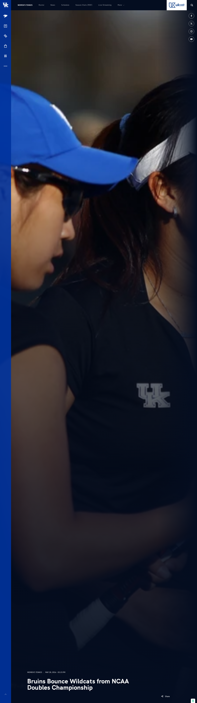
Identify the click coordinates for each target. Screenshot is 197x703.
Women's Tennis (25, 5)
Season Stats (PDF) (83, 5)
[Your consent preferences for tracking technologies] (193, 701)
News (53, 5)
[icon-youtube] (191, 39)
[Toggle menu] (5, 694)
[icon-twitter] (191, 23)
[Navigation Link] (5, 16)
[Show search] (192, 5)
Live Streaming (104, 5)
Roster (41, 5)
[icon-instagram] (191, 31)
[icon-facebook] (191, 16)
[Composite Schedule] (5, 26)
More (120, 5)
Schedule (65, 5)
